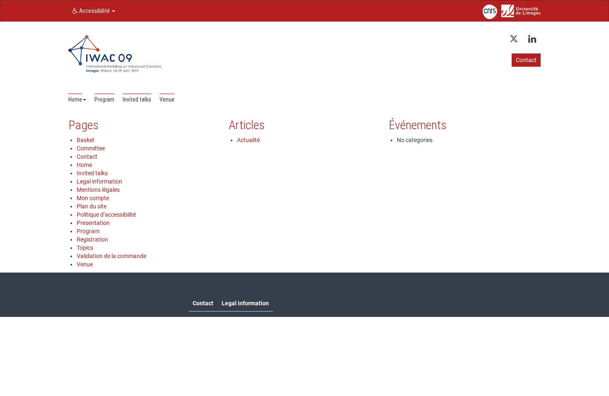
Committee (91, 148)
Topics (85, 247)
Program (88, 231)
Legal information (99, 181)
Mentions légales (98, 189)
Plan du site (91, 206)
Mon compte (93, 198)
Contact (87, 156)
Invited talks (92, 173)
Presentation (93, 223)
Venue (85, 264)
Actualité (248, 140)
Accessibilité (94, 10)
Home (84, 165)
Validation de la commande (111, 256)
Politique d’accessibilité (106, 214)
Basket (85, 140)
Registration (92, 239)
